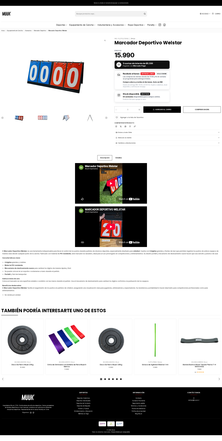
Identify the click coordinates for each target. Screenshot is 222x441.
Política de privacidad (139, 411)
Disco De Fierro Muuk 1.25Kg (111, 365)
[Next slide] (106, 118)
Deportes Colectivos (83, 398)
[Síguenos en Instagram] (159, 25)
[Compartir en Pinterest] (130, 126)
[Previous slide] (3, 118)
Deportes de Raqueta (83, 406)
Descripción (104, 158)
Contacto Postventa (138, 401)
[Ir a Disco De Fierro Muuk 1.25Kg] (111, 340)
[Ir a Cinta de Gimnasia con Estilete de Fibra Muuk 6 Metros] (67, 340)
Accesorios (28, 30)
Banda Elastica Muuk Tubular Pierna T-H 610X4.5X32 (199, 366)
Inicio (3, 30)
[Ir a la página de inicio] (6, 13)
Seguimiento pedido (138, 403)
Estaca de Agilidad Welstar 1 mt (155, 365)
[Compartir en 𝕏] (120, 126)
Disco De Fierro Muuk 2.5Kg (22, 365)
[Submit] (144, 13)
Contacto (139, 398)
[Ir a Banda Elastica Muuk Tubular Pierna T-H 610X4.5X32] (199, 340)
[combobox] (111, 13)
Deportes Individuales (83, 401)
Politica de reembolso (138, 408)
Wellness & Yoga (83, 414)
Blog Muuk (138, 414)
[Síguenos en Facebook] (164, 25)
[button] (101, 379)
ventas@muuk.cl (193, 400)
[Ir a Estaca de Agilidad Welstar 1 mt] (155, 340)
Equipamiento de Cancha (15, 30)
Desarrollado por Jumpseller (120, 432)
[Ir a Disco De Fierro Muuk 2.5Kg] (22, 340)
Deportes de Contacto (83, 403)
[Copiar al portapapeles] (134, 126)
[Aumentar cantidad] (139, 109)
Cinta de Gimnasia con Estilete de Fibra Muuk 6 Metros (66, 366)
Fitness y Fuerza (83, 408)
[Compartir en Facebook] (116, 126)
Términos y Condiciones (138, 406)
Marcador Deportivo (40, 30)
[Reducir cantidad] (116, 109)
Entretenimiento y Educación (83, 411)
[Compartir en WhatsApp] (125, 126)
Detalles (118, 158)
